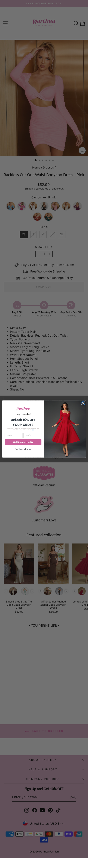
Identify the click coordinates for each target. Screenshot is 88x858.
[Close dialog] (83, 403)
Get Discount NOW (23, 442)
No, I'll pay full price (23, 449)
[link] (23, 409)
